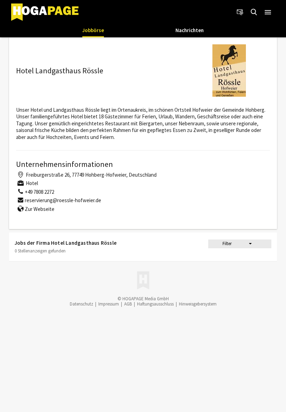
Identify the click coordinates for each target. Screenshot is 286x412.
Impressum (108, 304)
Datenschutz (81, 304)
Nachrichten (189, 30)
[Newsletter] (240, 12)
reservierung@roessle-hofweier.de (63, 200)
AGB (128, 304)
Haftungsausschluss (155, 304)
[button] (268, 12)
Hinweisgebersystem (198, 304)
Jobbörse (93, 30)
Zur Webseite (39, 209)
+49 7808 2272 (39, 192)
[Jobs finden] (254, 12)
